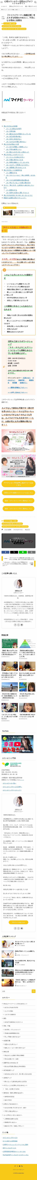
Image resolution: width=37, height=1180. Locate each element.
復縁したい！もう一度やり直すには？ (14, 1048)
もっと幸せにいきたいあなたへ (13, 1115)
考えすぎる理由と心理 (11, 144)
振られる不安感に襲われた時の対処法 (11, 26)
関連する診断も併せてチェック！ (15, 198)
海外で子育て (8, 1100)
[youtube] (21, 625)
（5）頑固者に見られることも (16, 167)
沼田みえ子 (18, 591)
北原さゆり (27, 378)
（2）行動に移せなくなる (14, 160)
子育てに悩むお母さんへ (11, 1111)
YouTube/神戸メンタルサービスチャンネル (15, 1155)
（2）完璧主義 (10, 131)
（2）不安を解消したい (14, 149)
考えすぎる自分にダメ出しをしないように (18, 195)
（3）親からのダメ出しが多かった (17, 152)
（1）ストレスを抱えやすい (15, 157)
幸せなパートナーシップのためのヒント (15, 1004)
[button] (5, 552)
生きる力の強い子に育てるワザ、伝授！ (15, 1108)
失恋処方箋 (7, 1040)
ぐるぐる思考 (7, 529)
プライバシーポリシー (18, 1169)
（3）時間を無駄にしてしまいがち (17, 162)
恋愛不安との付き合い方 (11, 1063)
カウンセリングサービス (10, 1138)
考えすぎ (27, 529)
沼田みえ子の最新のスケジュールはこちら (18, 493)
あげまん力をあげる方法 (11, 1007)
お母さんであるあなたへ (11, 1104)
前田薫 (14, 383)
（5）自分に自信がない (14, 139)
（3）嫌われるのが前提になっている (18, 134)
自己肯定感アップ (9, 1070)
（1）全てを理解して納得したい (17, 147)
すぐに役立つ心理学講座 (10, 1141)
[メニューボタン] (1, 2)
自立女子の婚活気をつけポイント (13, 1022)
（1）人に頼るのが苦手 (14, 129)
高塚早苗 (22, 380)
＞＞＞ (22, 780)
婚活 (5, 1018)
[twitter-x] (18, 625)
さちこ (13, 380)
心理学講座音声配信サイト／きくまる (14, 1151)
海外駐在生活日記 (9, 1096)
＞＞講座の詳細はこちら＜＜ (18, 387)
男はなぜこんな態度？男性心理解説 (14, 1055)
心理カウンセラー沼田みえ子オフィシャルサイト (18, 2)
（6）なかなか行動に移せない (16, 142)
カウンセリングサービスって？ (12, 790)
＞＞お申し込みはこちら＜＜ (18, 392)
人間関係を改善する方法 (11, 1119)
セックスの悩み (8, 1011)
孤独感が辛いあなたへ (10, 1122)
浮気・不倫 (7, 1026)
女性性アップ (7, 1078)
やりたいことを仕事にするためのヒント (15, 1085)
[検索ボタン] (35, 2)
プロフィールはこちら (18, 922)
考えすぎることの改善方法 (13, 170)
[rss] (22, 1166)
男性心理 (6, 1052)
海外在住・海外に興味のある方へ (13, 1093)
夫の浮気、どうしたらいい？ (12, 1029)
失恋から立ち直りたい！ (11, 1044)
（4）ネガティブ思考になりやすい (17, 165)
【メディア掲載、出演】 (10, 23)
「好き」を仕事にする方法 (11, 1089)
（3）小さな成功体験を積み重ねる (17, 180)
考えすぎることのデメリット (13, 154)
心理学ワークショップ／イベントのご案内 (15, 1144)
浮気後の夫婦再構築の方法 (11, 1033)
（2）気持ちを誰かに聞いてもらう (17, 193)
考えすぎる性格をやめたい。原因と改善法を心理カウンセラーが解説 (24, 212)
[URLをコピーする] (32, 552)
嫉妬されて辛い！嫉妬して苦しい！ (14, 1126)
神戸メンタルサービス (9, 1148)
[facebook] (15, 625)
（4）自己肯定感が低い (14, 136)
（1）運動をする (11, 173)
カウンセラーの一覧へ (9, 783)
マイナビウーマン (18, 529)
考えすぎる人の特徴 (10, 126)
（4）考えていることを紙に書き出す (18, 183)
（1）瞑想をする (11, 190)
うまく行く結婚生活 (10, 1014)
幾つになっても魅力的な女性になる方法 (15, 1081)
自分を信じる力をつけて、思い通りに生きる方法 (14, 29)
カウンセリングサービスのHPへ (12, 787)
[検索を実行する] (33, 991)
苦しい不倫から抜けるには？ (12, 1037)
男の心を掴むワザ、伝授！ (11, 1059)
